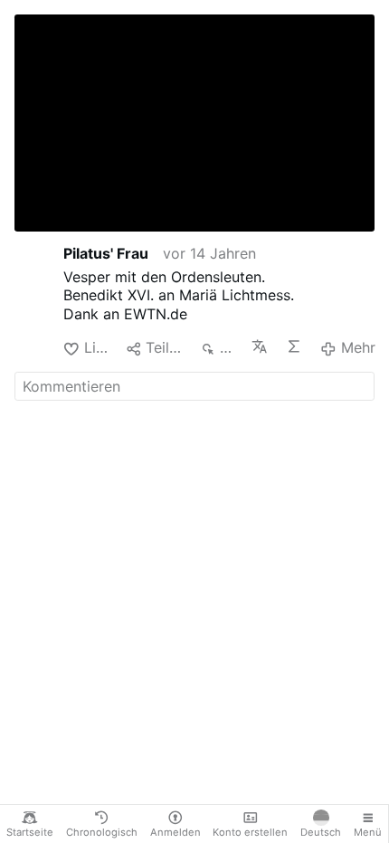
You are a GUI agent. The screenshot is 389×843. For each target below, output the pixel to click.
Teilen (165, 347)
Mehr (358, 347)
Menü (368, 832)
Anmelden (175, 832)
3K (228, 347)
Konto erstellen (250, 832)
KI (296, 346)
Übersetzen (261, 346)
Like (97, 347)
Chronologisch (102, 832)
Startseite (29, 832)
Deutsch (320, 832)
